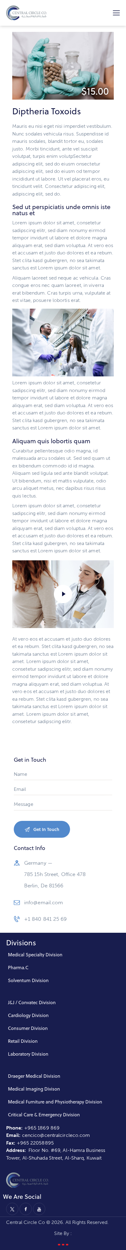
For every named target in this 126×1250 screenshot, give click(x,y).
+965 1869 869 (42, 1128)
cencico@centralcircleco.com (56, 1135)
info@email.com (43, 902)
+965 (24, 1143)
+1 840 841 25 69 (45, 919)
